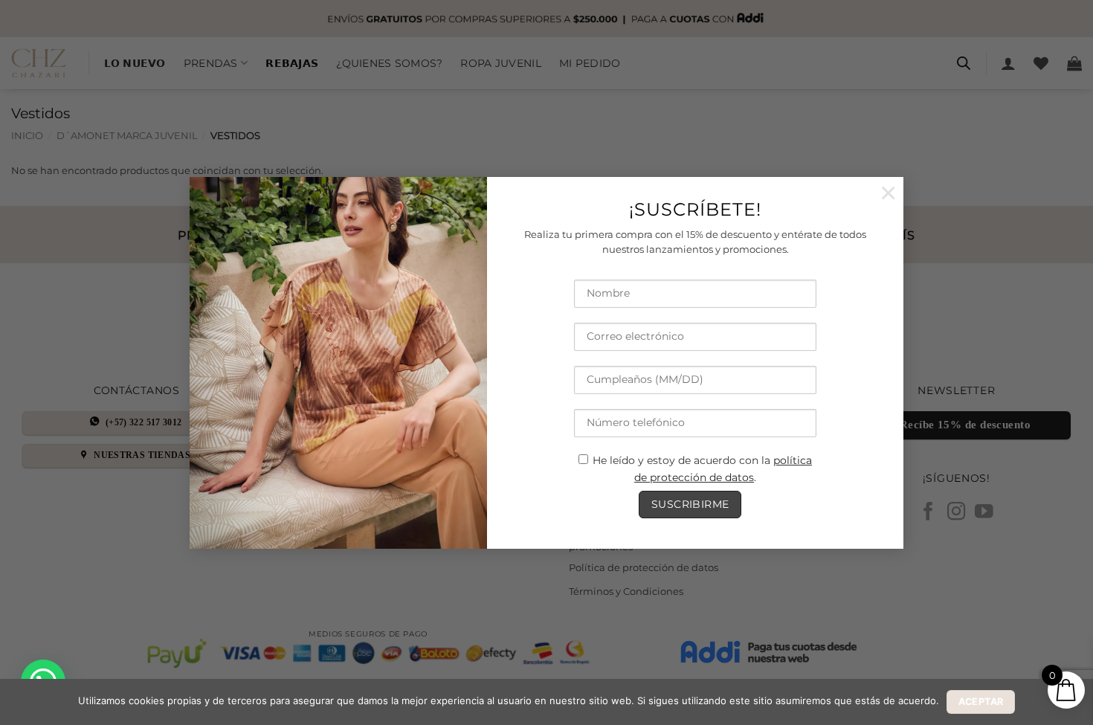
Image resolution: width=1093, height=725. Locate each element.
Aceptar (981, 701)
